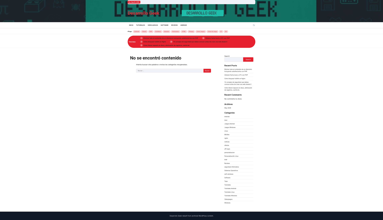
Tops (226, 181)
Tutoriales (140, 25)
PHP (151, 31)
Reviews (174, 25)
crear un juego (212, 31)
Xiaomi (144, 31)
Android (183, 25)
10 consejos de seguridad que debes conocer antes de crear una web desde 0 (200, 42)
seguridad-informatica (231, 167)
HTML (184, 31)
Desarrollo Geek (143, 13)
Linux (226, 131)
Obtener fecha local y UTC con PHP (217, 38)
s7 (221, 31)
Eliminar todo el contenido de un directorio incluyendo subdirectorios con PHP (170, 38)
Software (164, 25)
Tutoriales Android (230, 188)
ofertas (226, 145)
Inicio (131, 25)
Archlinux (158, 31)
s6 (226, 31)
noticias (226, 142)
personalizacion (229, 152)
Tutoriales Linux (229, 192)
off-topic (227, 149)
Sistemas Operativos (231, 170)
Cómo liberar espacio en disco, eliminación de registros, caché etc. (166, 45)
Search (227, 56)
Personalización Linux (231, 156)
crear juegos (201, 31)
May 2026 (227, 108)
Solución (166, 31)
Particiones (175, 31)
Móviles (226, 134)
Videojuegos (153, 25)
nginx (226, 138)
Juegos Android (229, 124)
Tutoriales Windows (230, 195)
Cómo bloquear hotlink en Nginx (154, 42)
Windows (227, 203)
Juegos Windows (229, 127)
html (225, 120)
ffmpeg (191, 31)
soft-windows (228, 174)
